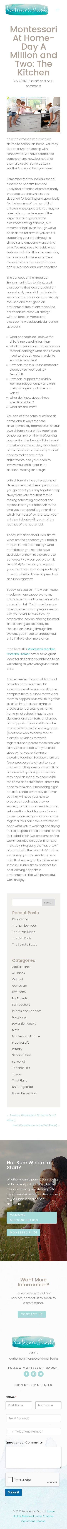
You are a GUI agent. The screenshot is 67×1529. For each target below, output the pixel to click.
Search (48, 902)
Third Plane (19, 1080)
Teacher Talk (21, 1068)
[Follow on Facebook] (26, 1374)
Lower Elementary (24, 1023)
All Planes (18, 973)
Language (19, 1017)
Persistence (20, 919)
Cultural (17, 979)
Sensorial (18, 1062)
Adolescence (21, 967)
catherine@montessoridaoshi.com (33, 1359)
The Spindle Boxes (24, 944)
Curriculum (19, 986)
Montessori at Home (26, 1036)
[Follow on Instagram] (33, 1374)
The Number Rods (24, 926)
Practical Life (20, 1043)
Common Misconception (24, 1217)
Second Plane (21, 1055)
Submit (13, 1492)
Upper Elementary (24, 1093)
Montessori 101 (23, 1232)
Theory (17, 1074)
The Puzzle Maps (23, 932)
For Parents (20, 998)
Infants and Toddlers (26, 1011)
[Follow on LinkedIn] (41, 1374)
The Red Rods (21, 938)
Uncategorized (39, 81)
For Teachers (21, 1005)
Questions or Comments (24, 1442)
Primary (17, 1049)
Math (15, 1030)
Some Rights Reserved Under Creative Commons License (34, 1516)
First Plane (19, 992)
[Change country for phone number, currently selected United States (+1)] (10, 1431)
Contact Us (32, 1314)
